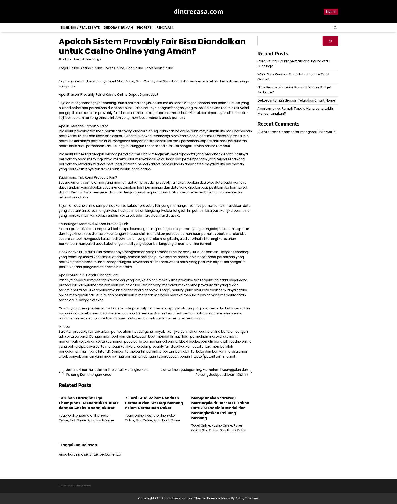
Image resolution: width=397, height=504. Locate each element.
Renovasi (165, 27)
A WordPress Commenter (278, 131)
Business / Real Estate (80, 27)
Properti (144, 27)
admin (66, 59)
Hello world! (326, 131)
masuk (83, 454)
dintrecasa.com (198, 11)
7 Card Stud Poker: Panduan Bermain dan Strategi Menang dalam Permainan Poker (154, 402)
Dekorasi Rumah (118, 27)
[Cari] (330, 41)
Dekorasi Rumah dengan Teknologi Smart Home (296, 100)
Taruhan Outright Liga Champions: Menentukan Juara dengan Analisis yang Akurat (89, 402)
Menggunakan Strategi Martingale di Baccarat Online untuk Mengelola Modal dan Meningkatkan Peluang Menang (220, 407)
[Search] (335, 27)
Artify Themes (247, 498)
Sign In (331, 11)
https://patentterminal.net (213, 356)
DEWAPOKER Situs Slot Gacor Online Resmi (75, 486)
